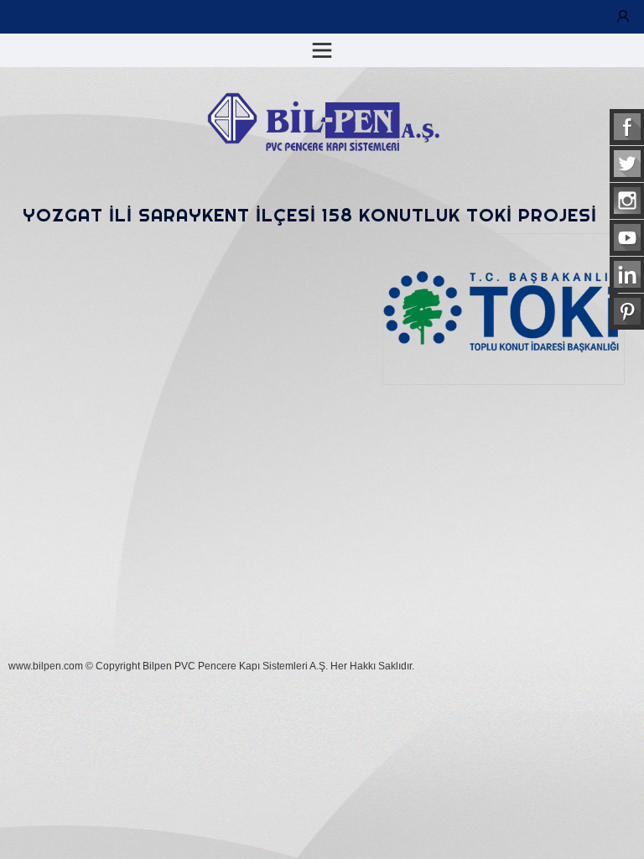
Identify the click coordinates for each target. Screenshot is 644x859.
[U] (623, 16)
